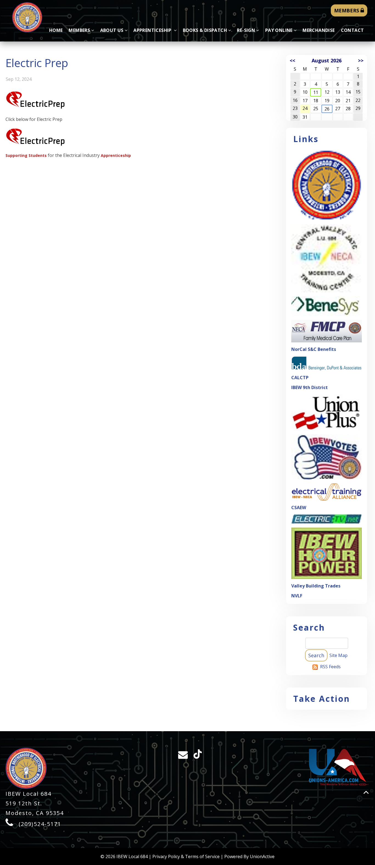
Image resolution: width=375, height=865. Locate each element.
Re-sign (246, 30)
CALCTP (300, 378)
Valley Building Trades (315, 586)
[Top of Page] (366, 792)
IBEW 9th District (309, 387)
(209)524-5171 (40, 824)
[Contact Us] (182, 756)
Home (56, 30)
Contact (352, 30)
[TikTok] (198, 756)
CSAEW (298, 507)
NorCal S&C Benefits (313, 349)
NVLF (296, 596)
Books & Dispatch (205, 30)
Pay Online (279, 30)
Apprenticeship (153, 30)
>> (360, 60)
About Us (112, 30)
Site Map (338, 655)
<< (292, 60)
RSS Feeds (330, 667)
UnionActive (262, 856)
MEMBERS (347, 10)
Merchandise (319, 30)
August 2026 (327, 60)
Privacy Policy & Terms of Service (186, 856)
